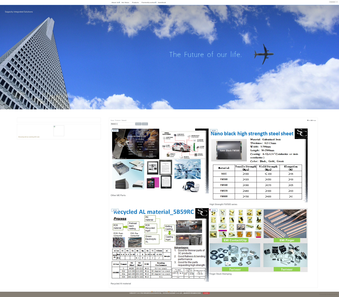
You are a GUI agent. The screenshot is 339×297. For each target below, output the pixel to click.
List (309, 120)
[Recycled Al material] (160, 245)
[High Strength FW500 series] (259, 166)
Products (118, 120)
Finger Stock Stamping (221, 273)
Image (314, 120)
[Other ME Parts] (160, 161)
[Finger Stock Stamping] (259, 240)
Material (124, 120)
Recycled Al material (121, 283)
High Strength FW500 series (223, 204)
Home (112, 120)
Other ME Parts (118, 195)
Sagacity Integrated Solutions (19, 11)
